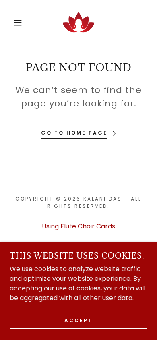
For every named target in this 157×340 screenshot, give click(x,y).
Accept (78, 320)
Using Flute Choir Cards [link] (78, 226)
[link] (78, 22)
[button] (12, 23)
